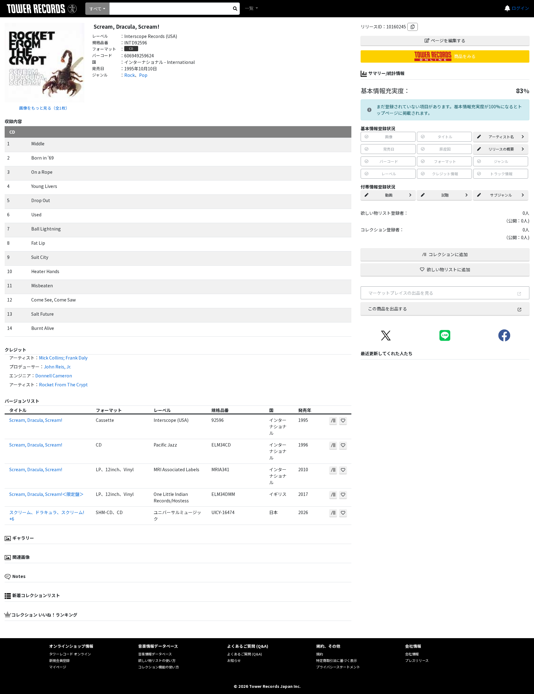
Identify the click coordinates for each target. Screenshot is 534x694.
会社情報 (412, 653)
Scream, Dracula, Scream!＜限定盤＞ (46, 494)
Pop (143, 75)
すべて (95, 9)
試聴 (445, 194)
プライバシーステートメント (338, 666)
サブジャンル (501, 194)
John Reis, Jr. (57, 367)
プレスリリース (417, 660)
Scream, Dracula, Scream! (35, 420)
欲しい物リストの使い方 (157, 660)
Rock (129, 75)
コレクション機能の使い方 (158, 666)
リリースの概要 (501, 149)
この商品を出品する (387, 308)
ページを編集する (448, 40)
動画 (388, 194)
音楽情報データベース (155, 653)
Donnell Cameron (53, 375)
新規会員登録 (59, 660)
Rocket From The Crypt (63, 384)
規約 (319, 653)
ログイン (520, 8)
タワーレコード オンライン (70, 653)
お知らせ (234, 660)
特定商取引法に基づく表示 (336, 660)
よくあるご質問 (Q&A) (244, 653)
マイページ (57, 666)
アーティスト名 (501, 136)
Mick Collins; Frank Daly (63, 358)
